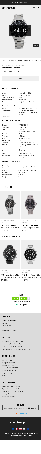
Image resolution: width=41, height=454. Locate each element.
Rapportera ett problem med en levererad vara (16, 349)
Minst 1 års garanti (7, 360)
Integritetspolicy (7, 373)
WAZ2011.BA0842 (24, 125)
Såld (20, 78)
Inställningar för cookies (9, 330)
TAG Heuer (12, 60)
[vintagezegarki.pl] (20, 429)
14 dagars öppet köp (8, 363)
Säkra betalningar (7, 368)
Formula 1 (22, 129)
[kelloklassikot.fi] (24, 429)
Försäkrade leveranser (22, 2)
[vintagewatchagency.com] (28, 429)
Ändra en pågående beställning (11, 344)
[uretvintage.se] (13, 429)
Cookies (4, 375)
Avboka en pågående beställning (12, 346)
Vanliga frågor (6, 326)
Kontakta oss (6, 323)
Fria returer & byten (8, 365)
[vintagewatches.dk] (16, 429)
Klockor (4, 60)
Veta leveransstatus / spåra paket (12, 341)
